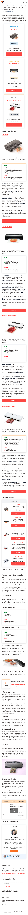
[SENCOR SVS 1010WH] (6, 534)
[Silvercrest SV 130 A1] (6, 548)
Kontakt (4, 905)
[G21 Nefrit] (6, 509)
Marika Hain (9, 856)
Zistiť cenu (13, 54)
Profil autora (13, 851)
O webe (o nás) (5, 894)
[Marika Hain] (4, 856)
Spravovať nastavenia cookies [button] (18, 912)
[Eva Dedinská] (14, 832)
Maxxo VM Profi (18, 556)
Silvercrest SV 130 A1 (8, 406)
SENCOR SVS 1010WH (14, 100)
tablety (7, 873)
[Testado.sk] (6, 2)
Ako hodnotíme (5, 897)
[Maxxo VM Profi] (6, 560)
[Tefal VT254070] (6, 522)
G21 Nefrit (14, 29)
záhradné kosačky (8, 874)
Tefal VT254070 (14, 64)
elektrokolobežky (13, 873)
